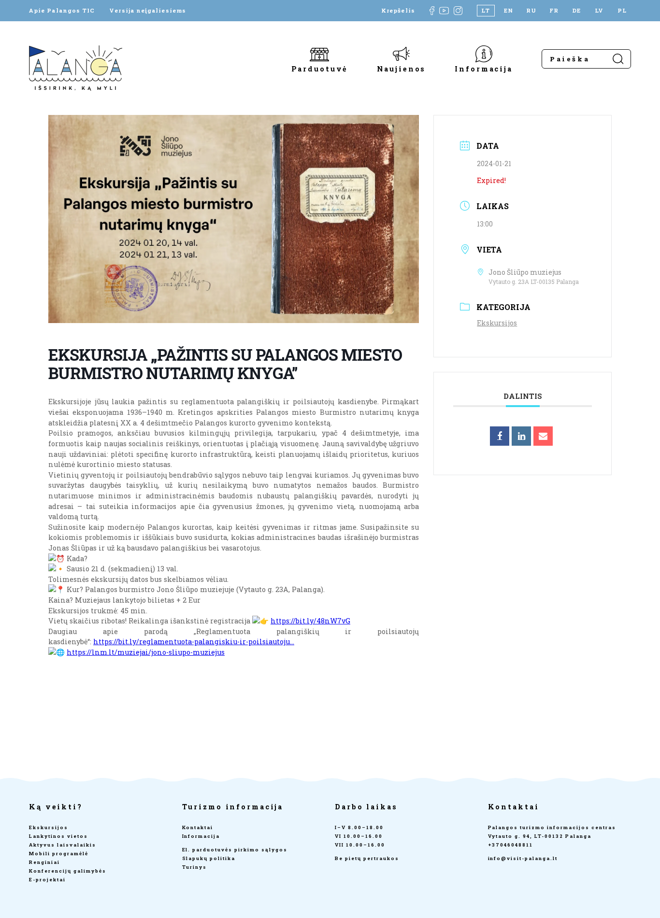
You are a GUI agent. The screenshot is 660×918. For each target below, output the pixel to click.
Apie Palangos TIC (62, 11)
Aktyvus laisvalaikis (62, 845)
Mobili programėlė (58, 853)
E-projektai (47, 879)
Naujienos (401, 68)
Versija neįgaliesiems (147, 11)
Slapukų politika (209, 858)
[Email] (543, 436)
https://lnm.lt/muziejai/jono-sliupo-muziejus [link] (146, 652)
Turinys (194, 867)
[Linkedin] (521, 436)
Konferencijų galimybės (67, 871)
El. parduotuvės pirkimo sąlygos (234, 850)
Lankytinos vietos (58, 836)
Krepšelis (398, 11)
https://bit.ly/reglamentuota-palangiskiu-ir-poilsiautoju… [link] (193, 641)
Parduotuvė (319, 68)
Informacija (484, 68)
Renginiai (44, 862)
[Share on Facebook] (499, 436)
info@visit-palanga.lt (523, 858)
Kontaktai (198, 827)
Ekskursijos (497, 322)
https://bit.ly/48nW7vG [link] (310, 620)
